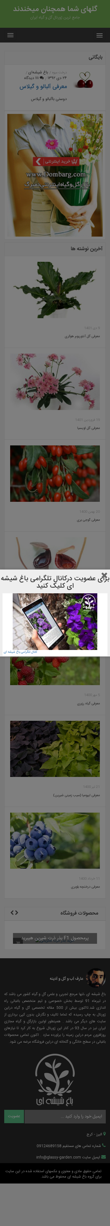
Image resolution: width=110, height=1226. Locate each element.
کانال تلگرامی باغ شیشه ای (20, 652)
